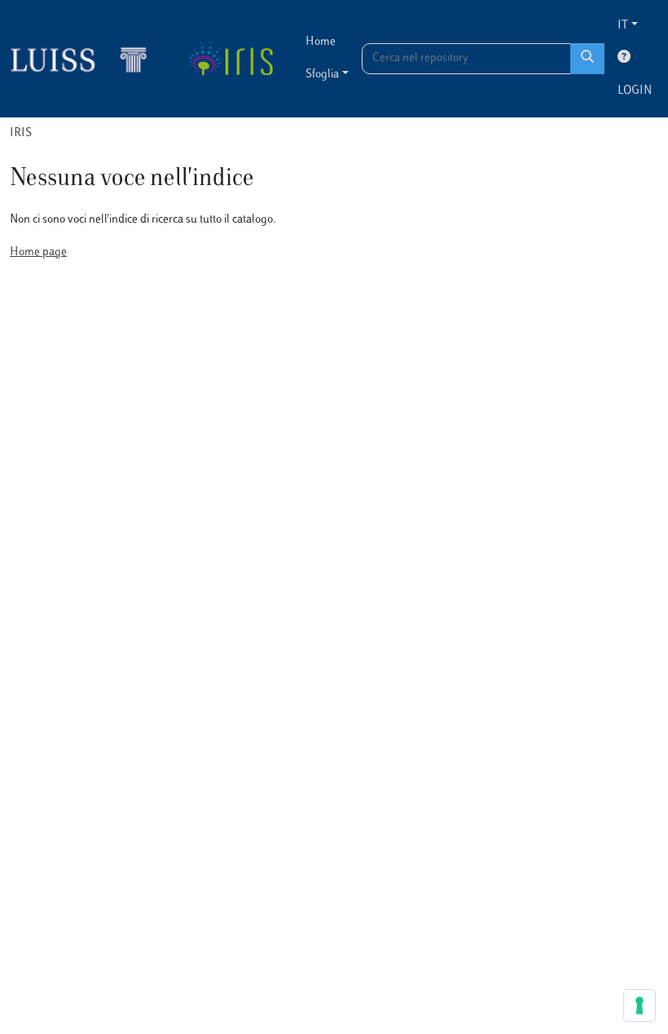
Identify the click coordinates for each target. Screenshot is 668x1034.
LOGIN (634, 91)
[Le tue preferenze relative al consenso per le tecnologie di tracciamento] (639, 1005)
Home (320, 42)
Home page (38, 252)
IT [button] (622, 26)
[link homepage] (85, 58)
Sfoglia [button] (322, 74)
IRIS (21, 133)
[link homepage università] (230, 58)
